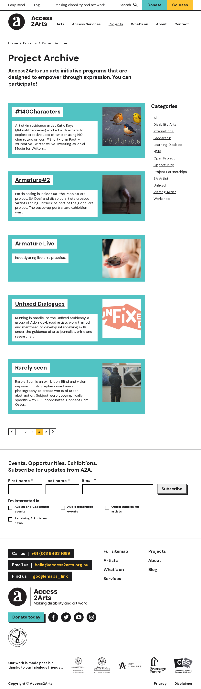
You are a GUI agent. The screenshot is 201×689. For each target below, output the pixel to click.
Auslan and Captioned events (32, 509)
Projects (116, 24)
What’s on (139, 24)
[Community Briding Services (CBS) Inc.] (183, 665)
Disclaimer (184, 683)
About (161, 24)
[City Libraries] (130, 665)
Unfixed (159, 185)
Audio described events (80, 509)
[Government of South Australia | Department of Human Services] (78, 665)
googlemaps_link (50, 576)
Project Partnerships (170, 171)
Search (125, 5)
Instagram (91, 617)
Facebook (53, 617)
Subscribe (172, 489)
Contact (182, 24)
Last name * (58, 480)
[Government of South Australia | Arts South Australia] (102, 665)
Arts (60, 24)
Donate (155, 4)
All (155, 117)
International (163, 131)
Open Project (164, 158)
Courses (180, 4)
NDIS (157, 151)
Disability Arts (164, 124)
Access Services (86, 24)
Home (13, 43)
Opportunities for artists (125, 509)
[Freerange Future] (158, 665)
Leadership (162, 138)
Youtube (79, 617)
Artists (110, 560)
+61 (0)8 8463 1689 (50, 553)
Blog (36, 5)
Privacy (160, 683)
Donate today (26, 617)
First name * (20, 480)
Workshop (161, 198)
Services (112, 578)
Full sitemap (115, 551)
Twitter (66, 617)
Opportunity (163, 165)
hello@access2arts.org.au (61, 565)
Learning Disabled (167, 144)
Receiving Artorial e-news (31, 520)
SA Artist (160, 178)
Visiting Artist (164, 192)
